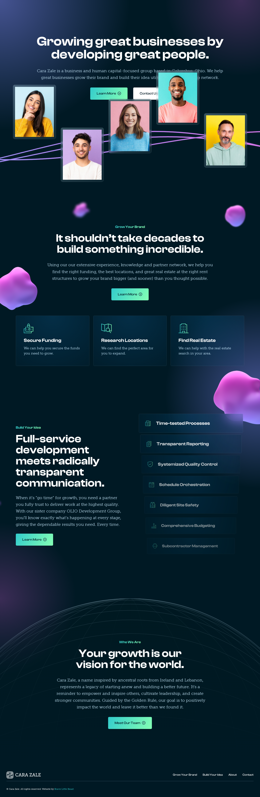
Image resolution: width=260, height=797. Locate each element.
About (214, 9)
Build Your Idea (191, 9)
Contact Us (149, 93)
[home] (23, 9)
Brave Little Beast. (64, 789)
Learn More (106, 93)
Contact (240, 9)
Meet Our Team (127, 723)
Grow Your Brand (159, 9)
